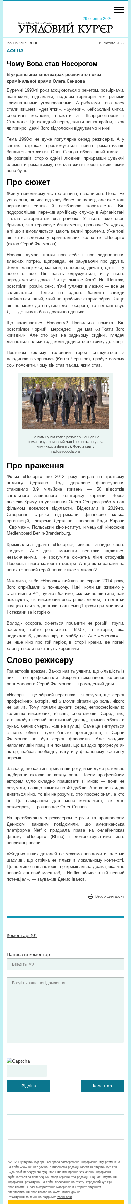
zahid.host (64, 1197)
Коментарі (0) (22, 935)
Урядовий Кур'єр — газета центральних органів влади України (65, 24)
